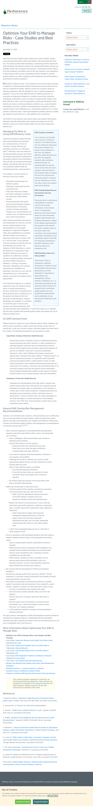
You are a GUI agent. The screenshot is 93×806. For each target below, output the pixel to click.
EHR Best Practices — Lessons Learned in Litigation (25, 668)
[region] (46, 796)
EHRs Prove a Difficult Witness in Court (27, 710)
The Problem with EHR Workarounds (28, 661)
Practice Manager (27, 764)
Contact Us (78, 7)
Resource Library (9, 25)
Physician (38, 764)
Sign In (81, 2)
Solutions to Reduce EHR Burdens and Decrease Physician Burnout (30, 673)
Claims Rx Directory (42, 683)
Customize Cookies (23, 802)
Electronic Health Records (33, 762)
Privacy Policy (53, 796)
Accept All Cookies (40, 802)
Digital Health (17, 762)
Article (17, 764)
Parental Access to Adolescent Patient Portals (23, 671)
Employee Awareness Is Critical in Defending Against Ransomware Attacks (77, 62)
